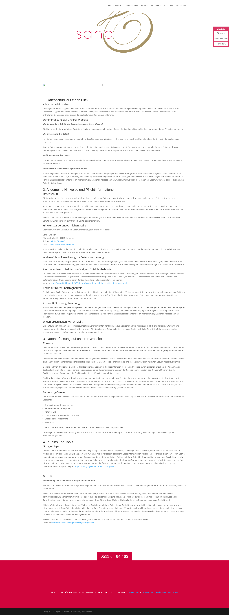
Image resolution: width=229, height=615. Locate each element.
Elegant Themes (61, 611)
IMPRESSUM (134, 592)
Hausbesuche (221, 38)
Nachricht (221, 44)
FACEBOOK (181, 5)
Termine (221, 33)
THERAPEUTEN (131, 5)
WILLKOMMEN (114, 5)
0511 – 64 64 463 (58, 241)
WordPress (87, 611)
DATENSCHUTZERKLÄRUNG (154, 592)
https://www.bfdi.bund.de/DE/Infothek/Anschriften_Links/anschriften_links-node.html (89, 283)
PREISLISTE (156, 5)
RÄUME (144, 5)
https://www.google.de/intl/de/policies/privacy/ (95, 466)
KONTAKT (168, 5)
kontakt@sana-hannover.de (62, 244)
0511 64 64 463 (114, 556)
